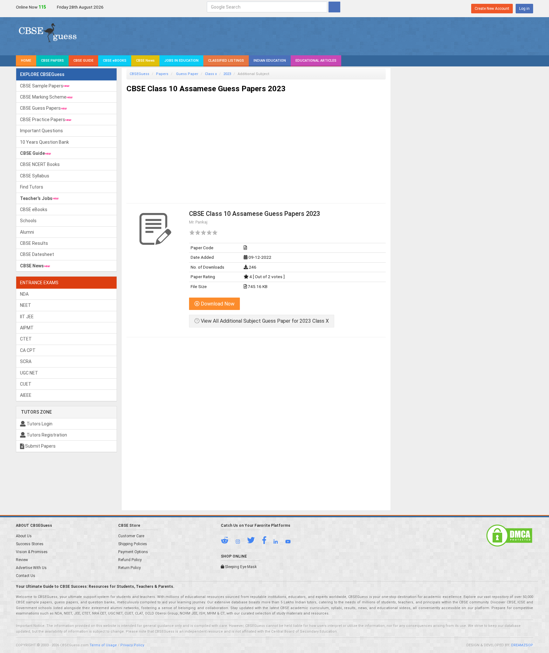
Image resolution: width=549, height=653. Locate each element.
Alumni (27, 232)
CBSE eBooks (33, 209)
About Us (24, 536)
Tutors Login (39, 423)
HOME (26, 60)
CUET (25, 384)
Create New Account (492, 8)
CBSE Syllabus (34, 175)
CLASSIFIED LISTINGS (226, 60)
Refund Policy (130, 560)
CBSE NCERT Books (40, 164)
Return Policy (129, 568)
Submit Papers (40, 446)
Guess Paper (186, 74)
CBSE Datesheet (37, 254)
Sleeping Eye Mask (240, 567)
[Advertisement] (256, 142)
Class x (211, 74)
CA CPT (28, 350)
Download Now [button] (217, 304)
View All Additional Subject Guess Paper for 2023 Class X (264, 321)
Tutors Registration (46, 434)
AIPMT (27, 327)
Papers (162, 74)
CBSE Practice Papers (42, 119)
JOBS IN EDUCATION (181, 60)
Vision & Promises (32, 552)
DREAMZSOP (522, 645)
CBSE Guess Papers (40, 108)
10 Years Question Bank (44, 142)
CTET (26, 338)
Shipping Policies (132, 544)
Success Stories (30, 544)
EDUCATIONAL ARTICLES (315, 60)
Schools (28, 220)
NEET (25, 305)
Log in (524, 8)
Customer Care (131, 536)
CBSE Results (34, 243)
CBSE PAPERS (52, 60)
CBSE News (145, 60)
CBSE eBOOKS (114, 60)
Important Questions (41, 130)
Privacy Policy (132, 645)
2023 (227, 74)
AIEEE (25, 395)
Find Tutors (31, 186)
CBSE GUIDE (83, 60)
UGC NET (29, 372)
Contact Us (25, 576)
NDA (24, 294)
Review (22, 560)
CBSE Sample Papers (41, 85)
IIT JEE (27, 316)
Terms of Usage (103, 645)
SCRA (25, 361)
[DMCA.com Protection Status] (509, 535)
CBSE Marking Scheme (43, 97)
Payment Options (133, 552)
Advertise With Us (31, 568)
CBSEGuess (139, 74)
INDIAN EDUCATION (270, 60)
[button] (228, 542)
